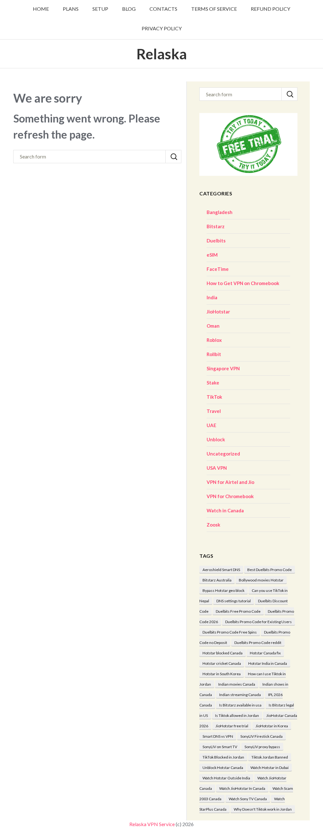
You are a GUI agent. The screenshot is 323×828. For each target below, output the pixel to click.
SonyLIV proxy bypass (262, 746)
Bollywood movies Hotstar (261, 580)
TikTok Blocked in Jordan (223, 757)
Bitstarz (216, 226)
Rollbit (214, 354)
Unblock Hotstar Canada (223, 767)
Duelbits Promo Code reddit (257, 642)
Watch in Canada (225, 510)
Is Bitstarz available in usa (240, 705)
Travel (214, 411)
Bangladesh (219, 212)
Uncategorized (223, 453)
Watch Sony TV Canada (248, 798)
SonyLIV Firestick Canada (261, 736)
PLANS (71, 9)
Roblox (214, 340)
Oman (213, 326)
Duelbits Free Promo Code (238, 611)
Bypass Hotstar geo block (223, 590)
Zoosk (213, 524)
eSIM (212, 255)
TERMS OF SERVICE (214, 9)
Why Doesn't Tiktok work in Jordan (263, 809)
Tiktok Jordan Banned (269, 757)
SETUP (100, 9)
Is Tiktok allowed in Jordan (237, 715)
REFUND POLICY (270, 9)
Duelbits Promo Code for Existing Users (258, 621)
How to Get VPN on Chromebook (243, 283)
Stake (213, 382)
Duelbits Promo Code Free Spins (230, 632)
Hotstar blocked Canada (223, 653)
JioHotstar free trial (231, 726)
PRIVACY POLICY (162, 28)
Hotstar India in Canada (267, 663)
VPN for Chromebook (230, 496)
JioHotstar (218, 311)
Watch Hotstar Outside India (226, 778)
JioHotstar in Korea (271, 726)
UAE (211, 425)
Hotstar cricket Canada (222, 663)
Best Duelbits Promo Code (269, 569)
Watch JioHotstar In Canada (242, 788)
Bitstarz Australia (217, 580)
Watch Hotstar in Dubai (269, 767)
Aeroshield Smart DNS (221, 569)
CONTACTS (163, 9)
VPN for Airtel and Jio (230, 482)
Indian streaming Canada (240, 694)
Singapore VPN (223, 368)
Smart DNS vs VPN (218, 736)
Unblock (216, 439)
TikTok (214, 397)
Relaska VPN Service (152, 824)
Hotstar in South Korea (222, 673)
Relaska (161, 54)
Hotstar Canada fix (265, 653)
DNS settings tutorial (233, 601)
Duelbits (216, 240)
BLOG (129, 9)
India (212, 297)
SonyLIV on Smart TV (220, 746)
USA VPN (217, 468)
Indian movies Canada (236, 684)
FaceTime (218, 269)
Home (41, 9)
